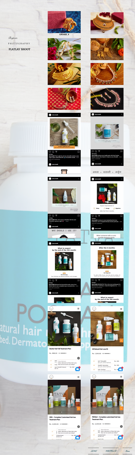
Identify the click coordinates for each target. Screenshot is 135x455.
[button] (111, 451)
